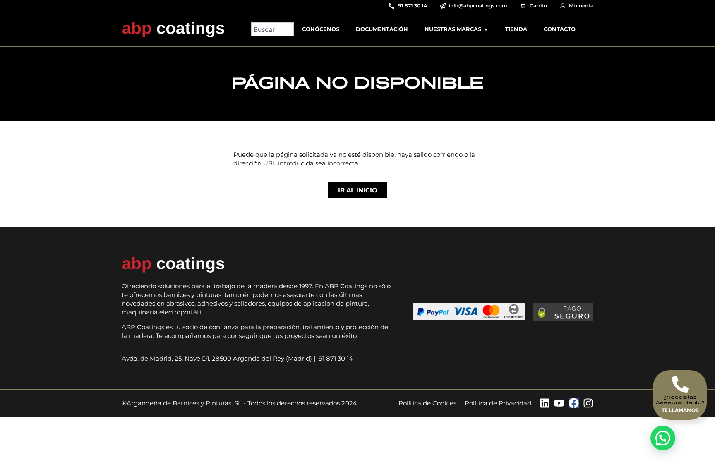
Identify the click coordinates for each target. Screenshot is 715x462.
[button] (662, 438)
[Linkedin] (545, 403)
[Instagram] (588, 403)
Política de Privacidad (498, 403)
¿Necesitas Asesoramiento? (680, 399)
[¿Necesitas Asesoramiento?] (680, 384)
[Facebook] (574, 403)
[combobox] (272, 29)
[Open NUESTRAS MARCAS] (486, 29)
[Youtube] (559, 403)
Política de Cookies (427, 403)
